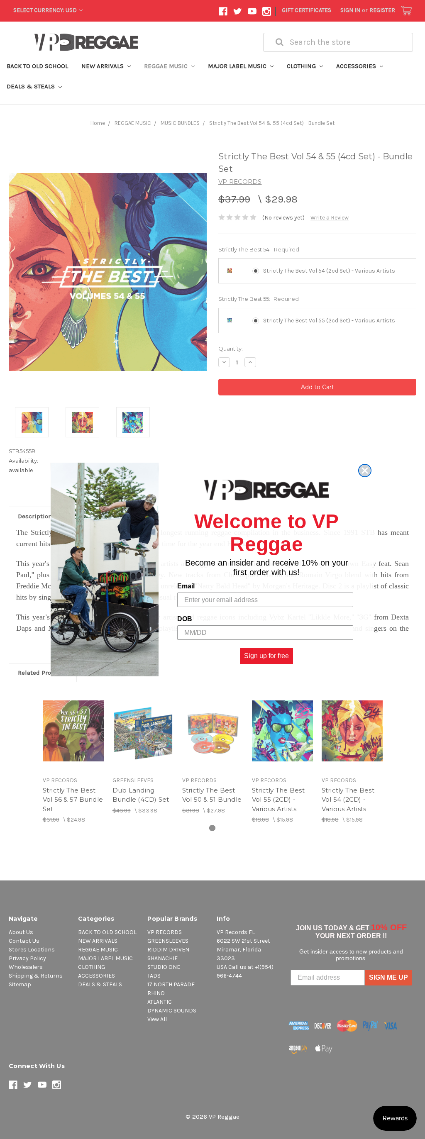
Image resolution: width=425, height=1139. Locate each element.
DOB (184, 618)
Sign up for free (266, 655)
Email (186, 586)
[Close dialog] (365, 470)
